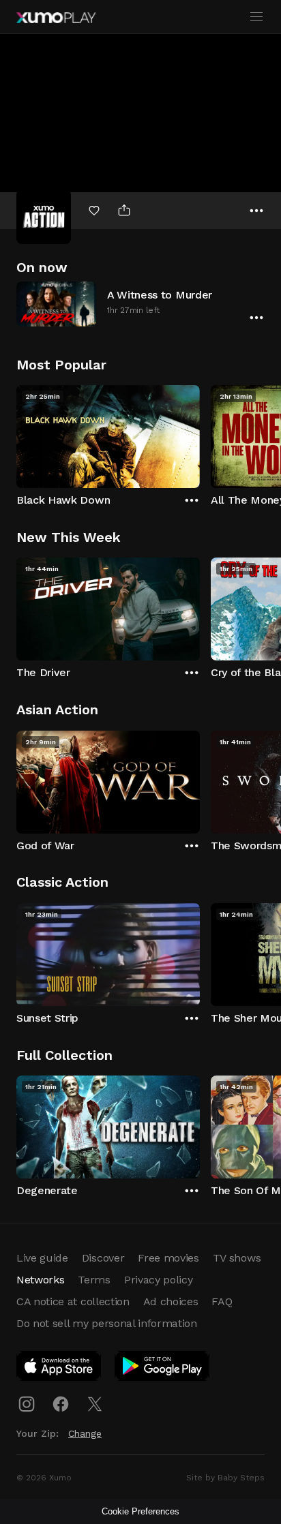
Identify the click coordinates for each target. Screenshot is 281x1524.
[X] (95, 1404)
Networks (40, 1279)
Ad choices (170, 1301)
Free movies (168, 1257)
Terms (94, 1279)
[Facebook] (60, 1404)
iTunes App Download (59, 1368)
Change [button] (85, 1433)
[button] (140, 303)
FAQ (221, 1301)
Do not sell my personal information (106, 1323)
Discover (103, 1257)
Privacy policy (158, 1279)
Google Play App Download (162, 1368)
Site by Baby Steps (225, 1477)
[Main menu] (256, 17)
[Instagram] (26, 1404)
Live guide (42, 1257)
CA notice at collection (73, 1301)
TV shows (237, 1257)
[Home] (55, 17)
